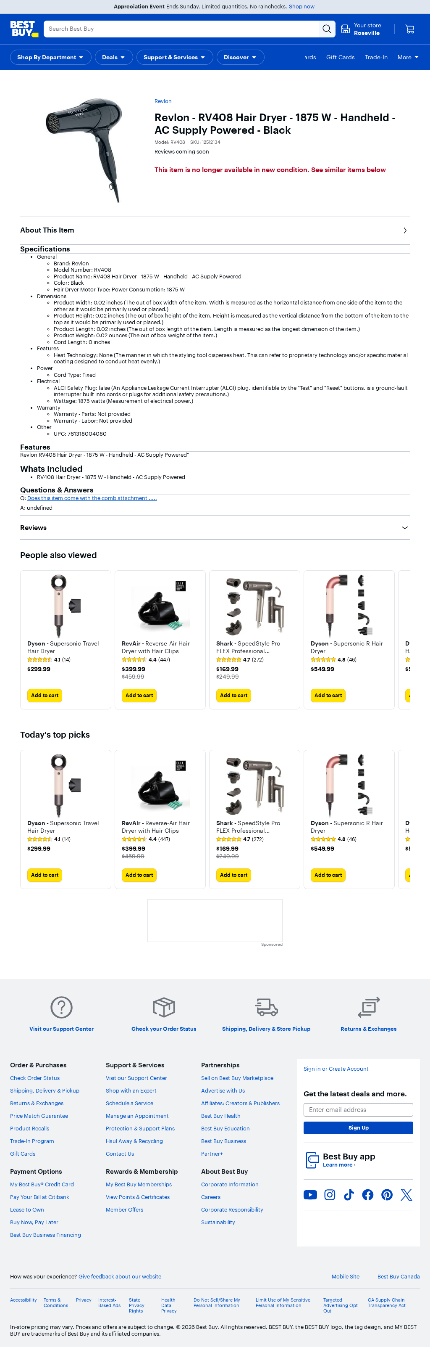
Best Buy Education (225, 1128)
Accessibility (23, 1300)
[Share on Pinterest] (387, 1194)
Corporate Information (230, 1184)
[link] (49, 659)
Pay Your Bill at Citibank (39, 1197)
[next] (403, 640)
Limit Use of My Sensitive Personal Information (283, 1302)
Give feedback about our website (120, 1276)
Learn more (339, 1165)
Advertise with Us (223, 1090)
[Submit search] (327, 29)
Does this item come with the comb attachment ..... (92, 498)
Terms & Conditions (56, 1302)
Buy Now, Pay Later (34, 1222)
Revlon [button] (163, 101)
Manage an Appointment (137, 1115)
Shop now (302, 6)
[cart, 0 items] (410, 29)
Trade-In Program (32, 1141)
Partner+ (212, 1153)
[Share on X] (406, 1194)
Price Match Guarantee (39, 1115)
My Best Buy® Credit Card (42, 1184)
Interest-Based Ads (109, 1302)
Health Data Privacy (169, 1305)
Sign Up (359, 1127)
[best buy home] (24, 29)
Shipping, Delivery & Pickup (44, 1090)
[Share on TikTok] (349, 1194)
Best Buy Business (223, 1141)
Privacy (84, 1300)
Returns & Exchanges (36, 1103)
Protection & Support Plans (140, 1128)
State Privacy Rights (136, 1305)
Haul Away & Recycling (134, 1141)
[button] (51, 57)
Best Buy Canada (399, 1276)
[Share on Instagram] (329, 1194)
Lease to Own (27, 1209)
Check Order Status (35, 1077)
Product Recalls (29, 1128)
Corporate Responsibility (232, 1209)
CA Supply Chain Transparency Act (387, 1302)
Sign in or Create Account (336, 1069)
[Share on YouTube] (310, 1194)
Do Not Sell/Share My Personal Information (217, 1302)
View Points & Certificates (138, 1197)
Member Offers (124, 1209)
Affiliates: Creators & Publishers (240, 1103)
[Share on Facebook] (368, 1194)
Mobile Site (345, 1276)
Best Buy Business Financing (45, 1234)
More (405, 57)
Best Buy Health (221, 1115)
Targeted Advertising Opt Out (340, 1305)
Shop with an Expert (131, 1090)
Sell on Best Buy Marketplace (237, 1077)
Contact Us (120, 1153)
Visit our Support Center (136, 1077)
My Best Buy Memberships (139, 1184)
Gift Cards (22, 1153)
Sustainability (218, 1222)
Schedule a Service (129, 1103)
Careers (210, 1197)
